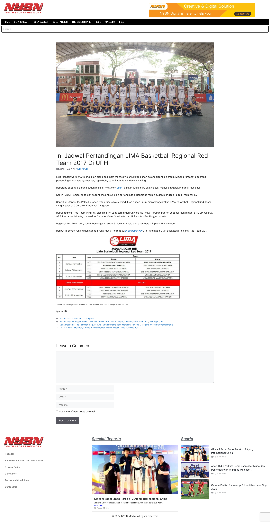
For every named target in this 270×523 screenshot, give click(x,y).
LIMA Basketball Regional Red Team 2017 (129, 321)
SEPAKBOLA (20, 22)
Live (121, 22)
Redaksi (9, 453)
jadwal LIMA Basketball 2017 (95, 321)
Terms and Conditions (17, 480)
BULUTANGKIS (60, 22)
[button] (22, 22)
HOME (7, 22)
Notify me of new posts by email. (77, 411)
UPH (161, 321)
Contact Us (11, 486)
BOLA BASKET (41, 22)
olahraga (153, 321)
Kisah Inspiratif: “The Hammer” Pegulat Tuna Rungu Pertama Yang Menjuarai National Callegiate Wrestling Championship (116, 325)
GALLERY (110, 22)
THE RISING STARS (81, 22)
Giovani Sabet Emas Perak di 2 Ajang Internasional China (130, 499)
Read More (98, 505)
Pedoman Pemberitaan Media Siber (24, 460)
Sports (91, 318)
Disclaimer (11, 473)
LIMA (119, 187)
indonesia (76, 321)
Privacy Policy (12, 467)
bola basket (65, 321)
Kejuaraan (76, 318)
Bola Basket (65, 318)
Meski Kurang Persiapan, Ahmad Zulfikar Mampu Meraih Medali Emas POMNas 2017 (99, 327)
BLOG (98, 22)
